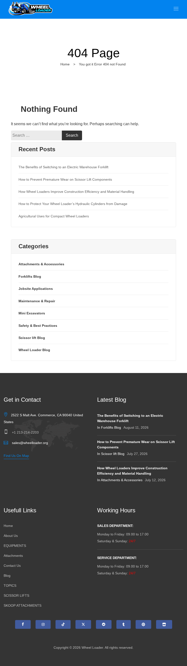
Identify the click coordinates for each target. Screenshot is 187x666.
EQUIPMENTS (15, 546)
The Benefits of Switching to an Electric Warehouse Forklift (63, 167)
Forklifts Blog (30, 276)
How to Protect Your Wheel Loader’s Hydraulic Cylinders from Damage (73, 204)
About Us (11, 536)
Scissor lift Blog (32, 338)
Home (65, 64)
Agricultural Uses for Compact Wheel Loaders (54, 216)
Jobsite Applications (36, 289)
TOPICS (10, 585)
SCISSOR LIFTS (16, 595)
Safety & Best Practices (38, 326)
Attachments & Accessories (41, 264)
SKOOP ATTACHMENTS (22, 605)
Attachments (13, 556)
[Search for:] (37, 135)
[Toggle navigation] (176, 8)
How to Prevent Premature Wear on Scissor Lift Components (65, 179)
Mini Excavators (32, 313)
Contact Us (12, 566)
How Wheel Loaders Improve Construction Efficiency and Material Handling (76, 192)
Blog (7, 575)
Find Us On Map (16, 456)
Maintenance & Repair (37, 301)
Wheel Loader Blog (34, 350)
